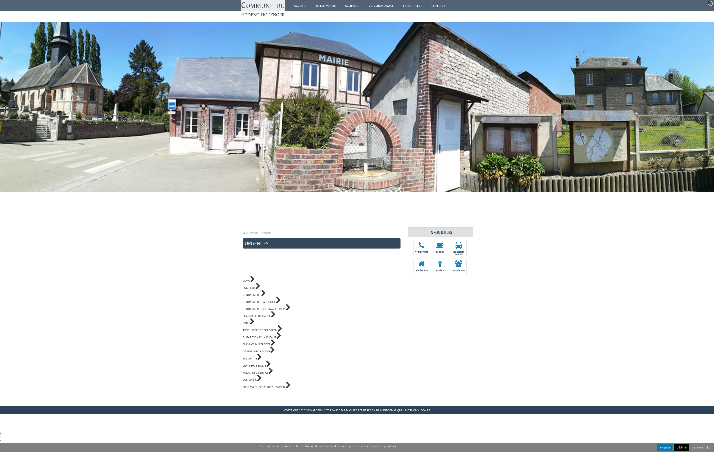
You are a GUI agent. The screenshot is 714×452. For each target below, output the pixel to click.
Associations (459, 270)
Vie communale (381, 6)
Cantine (440, 252)
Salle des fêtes (421, 270)
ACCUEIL (300, 6)
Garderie (440, 270)
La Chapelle (412, 6)
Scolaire (352, 6)
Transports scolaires (458, 253)
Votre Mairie (325, 6)
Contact (438, 6)
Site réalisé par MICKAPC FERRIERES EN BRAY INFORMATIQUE (363, 410)
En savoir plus (702, 447)
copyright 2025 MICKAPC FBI (303, 410)
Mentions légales (417, 410)
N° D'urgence (421, 252)
